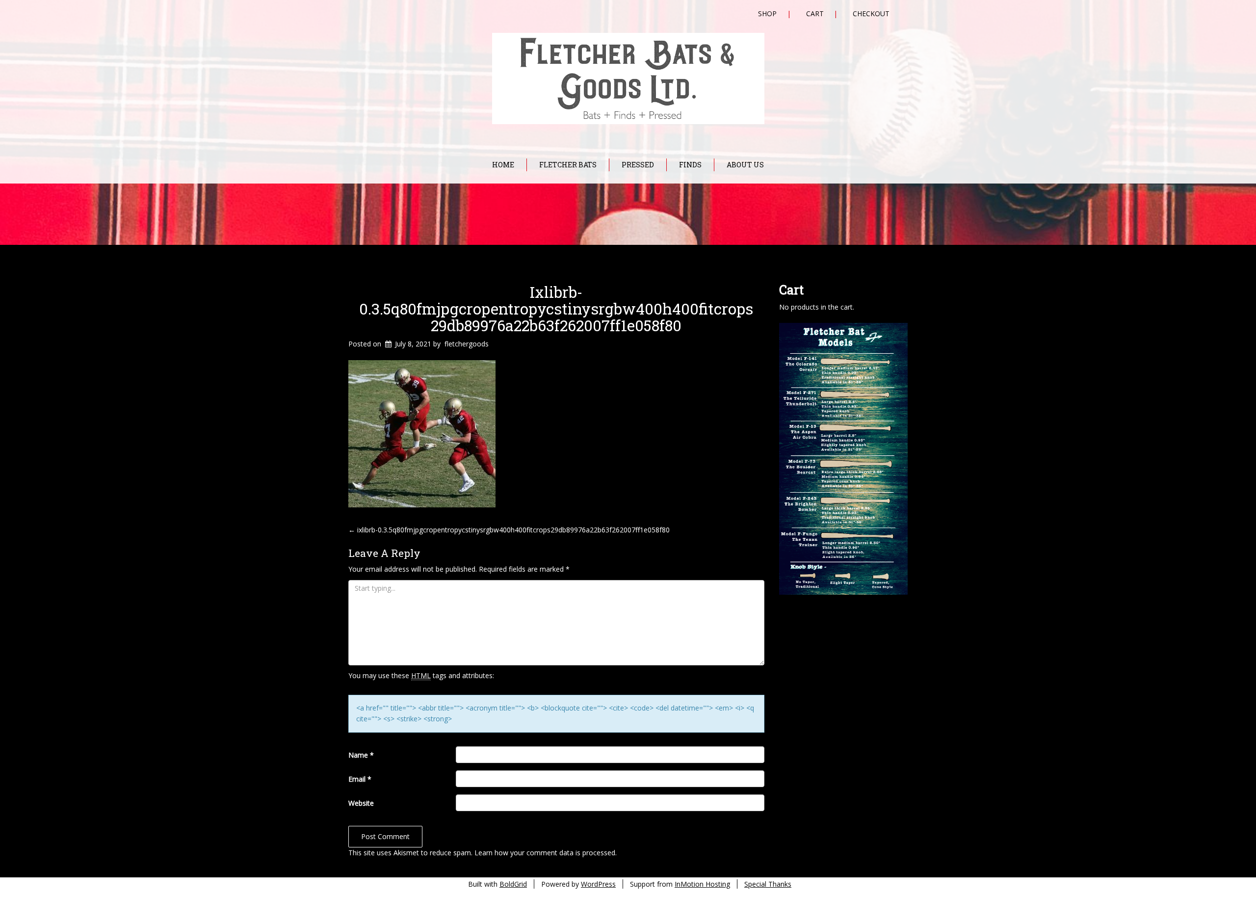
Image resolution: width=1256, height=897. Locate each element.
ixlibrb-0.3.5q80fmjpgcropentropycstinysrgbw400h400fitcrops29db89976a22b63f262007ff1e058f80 (556, 308)
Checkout (871, 13)
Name (361, 755)
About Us (745, 164)
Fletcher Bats (568, 164)
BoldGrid (513, 884)
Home (503, 164)
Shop (767, 13)
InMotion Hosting (702, 884)
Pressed (638, 164)
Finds (690, 164)
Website (361, 803)
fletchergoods (467, 343)
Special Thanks (767, 884)
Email (359, 779)
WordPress (598, 884)
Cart (815, 13)
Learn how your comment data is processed (544, 852)
